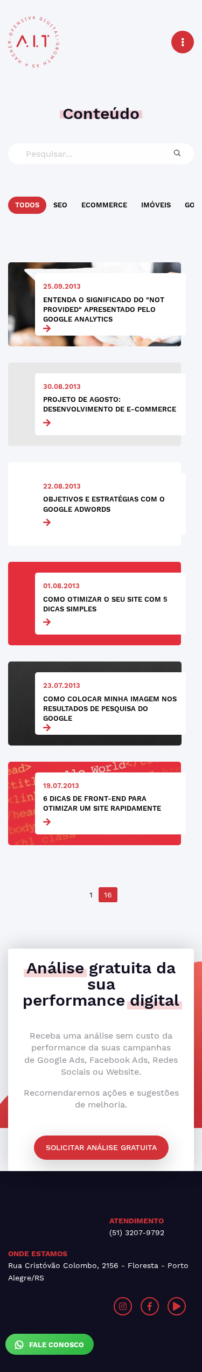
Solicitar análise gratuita (101, 1147)
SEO (60, 205)
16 (108, 894)
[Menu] (182, 42)
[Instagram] (123, 1306)
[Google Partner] (54, 1306)
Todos (27, 205)
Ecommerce (104, 205)
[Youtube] (177, 1306)
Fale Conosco (55, 1345)
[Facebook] (150, 1306)
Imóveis (156, 205)
